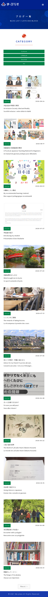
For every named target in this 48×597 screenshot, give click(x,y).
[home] (10, 4)
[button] (43, 5)
